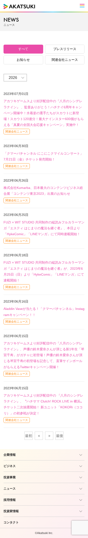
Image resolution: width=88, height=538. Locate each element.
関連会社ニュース (65, 60)
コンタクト (11, 522)
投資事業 (10, 477)
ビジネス (10, 466)
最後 (59, 436)
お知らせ (23, 60)
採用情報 (10, 499)
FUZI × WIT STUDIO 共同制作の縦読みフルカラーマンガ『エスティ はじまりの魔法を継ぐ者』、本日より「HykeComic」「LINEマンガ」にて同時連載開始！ (44, 228)
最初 (28, 436)
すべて (23, 49)
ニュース (10, 488)
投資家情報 (11, 511)
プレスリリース (64, 49)
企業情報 (10, 454)
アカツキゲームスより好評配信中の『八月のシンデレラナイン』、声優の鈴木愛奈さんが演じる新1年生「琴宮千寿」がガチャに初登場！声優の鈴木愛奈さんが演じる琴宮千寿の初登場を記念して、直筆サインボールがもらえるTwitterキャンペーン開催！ (44, 355)
